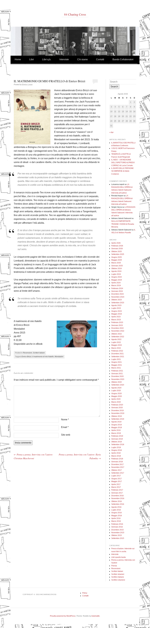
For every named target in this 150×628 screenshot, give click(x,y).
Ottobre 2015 (116, 535)
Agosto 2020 (116, 388)
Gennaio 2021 (117, 374)
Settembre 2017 (117, 473)
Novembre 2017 (117, 467)
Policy (84, 593)
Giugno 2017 (116, 479)
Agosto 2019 (116, 422)
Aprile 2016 (116, 518)
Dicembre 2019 (117, 410)
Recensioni (27, 353)
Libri (31, 59)
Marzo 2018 (116, 456)
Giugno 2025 (116, 257)
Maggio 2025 (116, 260)
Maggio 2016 (116, 516)
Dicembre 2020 (117, 376)
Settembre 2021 (117, 357)
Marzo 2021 (116, 368)
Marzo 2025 (116, 263)
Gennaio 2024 (117, 291)
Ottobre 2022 (116, 334)
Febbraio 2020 (117, 405)
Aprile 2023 (116, 317)
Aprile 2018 (116, 453)
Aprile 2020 (116, 399)
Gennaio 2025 (117, 266)
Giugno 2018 (116, 450)
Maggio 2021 (116, 365)
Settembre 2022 (117, 337)
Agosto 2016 (116, 507)
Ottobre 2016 (116, 501)
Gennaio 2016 (117, 527)
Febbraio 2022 (117, 351)
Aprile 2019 (116, 430)
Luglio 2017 (116, 476)
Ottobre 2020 (116, 382)
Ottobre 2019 (116, 416)
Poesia (114, 566)
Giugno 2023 (116, 311)
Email (65, 427)
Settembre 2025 (117, 254)
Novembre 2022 (117, 331)
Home (18, 59)
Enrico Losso (27, 85)
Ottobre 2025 (116, 251)
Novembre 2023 (117, 297)
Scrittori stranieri (117, 574)
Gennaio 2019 (117, 439)
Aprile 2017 (116, 484)
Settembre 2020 (117, 385)
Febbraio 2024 (117, 288)
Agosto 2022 (116, 339)
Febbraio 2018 (117, 459)
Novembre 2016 (117, 498)
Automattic (95, 616)
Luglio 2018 (116, 447)
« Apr (111, 132)
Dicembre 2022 (117, 328)
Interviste (64, 59)
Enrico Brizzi (26, 357)
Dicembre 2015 (117, 530)
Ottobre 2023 (116, 300)
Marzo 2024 (116, 285)
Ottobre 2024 (116, 268)
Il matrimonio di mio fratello (43, 357)
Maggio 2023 (116, 314)
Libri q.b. (46, 59)
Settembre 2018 (117, 444)
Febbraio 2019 (117, 436)
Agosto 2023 (116, 305)
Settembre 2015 (117, 538)
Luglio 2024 (116, 274)
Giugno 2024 (116, 277)
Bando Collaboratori (122, 59)
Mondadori (59, 357)
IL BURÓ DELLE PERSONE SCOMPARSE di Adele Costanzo (122, 171)
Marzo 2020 (116, 402)
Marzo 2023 (116, 320)
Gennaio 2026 (117, 249)
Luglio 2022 (116, 342)
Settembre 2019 (117, 419)
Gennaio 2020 (117, 408)
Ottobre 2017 (116, 470)
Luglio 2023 (116, 308)
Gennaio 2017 (117, 493)
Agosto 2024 (116, 271)
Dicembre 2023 (117, 294)
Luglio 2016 (116, 510)
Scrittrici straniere (118, 580)
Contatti (100, 59)
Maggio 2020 (116, 396)
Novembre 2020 (117, 379)
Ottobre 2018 (116, 442)
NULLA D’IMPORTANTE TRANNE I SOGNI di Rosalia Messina (122, 224)
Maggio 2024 (116, 280)
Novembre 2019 (117, 413)
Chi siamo (82, 59)
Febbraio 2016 (117, 524)
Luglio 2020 (116, 391)
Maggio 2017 (116, 481)
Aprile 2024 (116, 283)
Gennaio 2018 (117, 462)
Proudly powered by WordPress (62, 616)
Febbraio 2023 (117, 322)
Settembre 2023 (117, 303)
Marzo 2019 (116, 433)
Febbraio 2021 (117, 371)
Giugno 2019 (116, 425)
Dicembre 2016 (117, 496)
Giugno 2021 (116, 362)
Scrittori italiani (39, 353)
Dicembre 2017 (117, 464)
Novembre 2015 (117, 533)
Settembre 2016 (117, 504)
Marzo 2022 (116, 348)
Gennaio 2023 (117, 325)
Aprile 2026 (116, 243)
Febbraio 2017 (117, 490)
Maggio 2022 (116, 345)
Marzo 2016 (116, 521)
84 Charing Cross (75, 14)
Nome (65, 419)
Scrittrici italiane (117, 577)
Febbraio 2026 (117, 246)
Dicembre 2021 (117, 354)
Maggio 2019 (116, 427)
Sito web (65, 435)
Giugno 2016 (116, 513)
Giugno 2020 (116, 393)
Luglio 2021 (116, 359)
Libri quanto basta (118, 557)
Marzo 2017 (116, 487)
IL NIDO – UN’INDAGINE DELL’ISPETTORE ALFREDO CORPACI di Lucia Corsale (123, 162)
